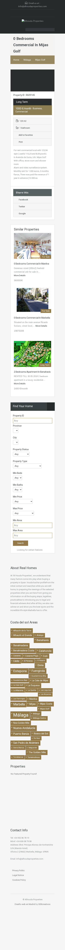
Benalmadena (20, 645)
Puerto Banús (21, 733)
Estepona (20, 671)
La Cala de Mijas (40, 680)
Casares (17, 656)
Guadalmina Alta (38, 676)
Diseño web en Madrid (25, 904)
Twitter (22, 206)
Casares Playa (31, 656)
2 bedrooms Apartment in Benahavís (32, 372)
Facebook (23, 199)
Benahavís (43, 640)
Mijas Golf (40, 59)
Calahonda (45, 650)
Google (22, 213)
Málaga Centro (39, 718)
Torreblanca (18, 757)
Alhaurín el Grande (22, 635)
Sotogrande (33, 748)
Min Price (17, 496)
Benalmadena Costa (23, 650)
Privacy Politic (18, 870)
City (15, 437)
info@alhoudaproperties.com (32, 6)
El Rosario (41, 660)
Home (16, 59)
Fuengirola (38, 670)
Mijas (32, 704)
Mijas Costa (46, 703)
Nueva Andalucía (24, 728)
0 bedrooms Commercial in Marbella (32, 318)
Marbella (19, 704)
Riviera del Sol (41, 733)
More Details (20, 275)
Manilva (33, 699)
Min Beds (17, 473)
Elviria (40, 665)
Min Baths (18, 485)
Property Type (20, 461)
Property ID (18, 415)
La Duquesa (34, 685)
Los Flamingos (19, 699)
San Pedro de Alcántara (26, 742)
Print (21, 142)
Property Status (21, 449)
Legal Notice (18, 875)
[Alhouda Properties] (32, 21)
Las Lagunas (46, 690)
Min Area (17, 520)
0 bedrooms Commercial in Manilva (31, 263)
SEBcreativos (44, 904)
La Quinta (32, 690)
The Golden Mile (37, 752)
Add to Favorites (25, 135)
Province (17, 425)
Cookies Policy (19, 880)
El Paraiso (28, 661)
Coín (45, 656)
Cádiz (16, 660)
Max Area (18, 530)
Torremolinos (34, 757)
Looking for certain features (29, 550)
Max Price (18, 508)
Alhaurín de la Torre (22, 630)
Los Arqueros (46, 694)
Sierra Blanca (18, 748)
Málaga (27, 59)
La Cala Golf (18, 685)
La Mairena (18, 690)
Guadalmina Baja (20, 680)
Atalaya (40, 635)
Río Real (37, 738)
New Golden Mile (21, 723)
